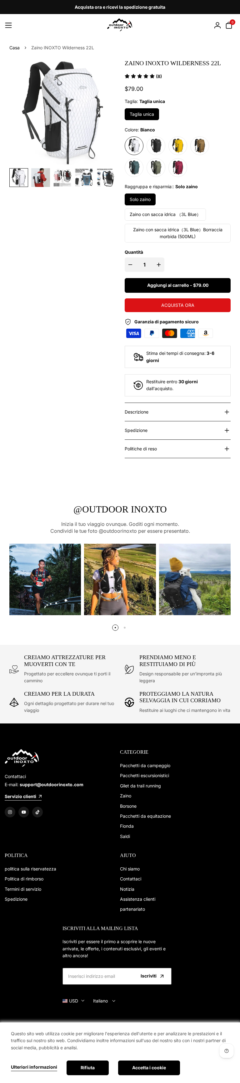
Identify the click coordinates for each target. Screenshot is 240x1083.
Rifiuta (88, 1067)
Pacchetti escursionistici (144, 775)
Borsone (128, 806)
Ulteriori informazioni (34, 1067)
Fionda (127, 826)
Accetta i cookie (149, 1067)
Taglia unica (142, 114)
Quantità (134, 252)
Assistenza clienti (137, 899)
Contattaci (130, 878)
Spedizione (16, 899)
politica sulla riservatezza (30, 868)
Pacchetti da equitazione (145, 816)
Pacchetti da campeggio (145, 765)
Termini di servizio (23, 889)
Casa (14, 47)
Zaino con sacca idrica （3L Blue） (165, 214)
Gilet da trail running (140, 785)
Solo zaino (140, 199)
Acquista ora (177, 305)
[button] (143, 76)
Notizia (127, 889)
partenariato (132, 909)
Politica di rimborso (24, 878)
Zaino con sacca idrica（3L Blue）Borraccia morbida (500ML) (177, 233)
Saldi (125, 836)
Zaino (125, 795)
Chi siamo (130, 868)
